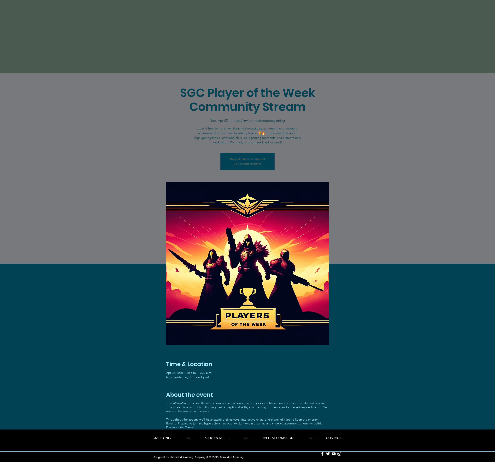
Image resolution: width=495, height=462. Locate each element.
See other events (247, 164)
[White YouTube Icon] (333, 453)
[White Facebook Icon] (322, 453)
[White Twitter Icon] (328, 453)
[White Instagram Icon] (339, 453)
